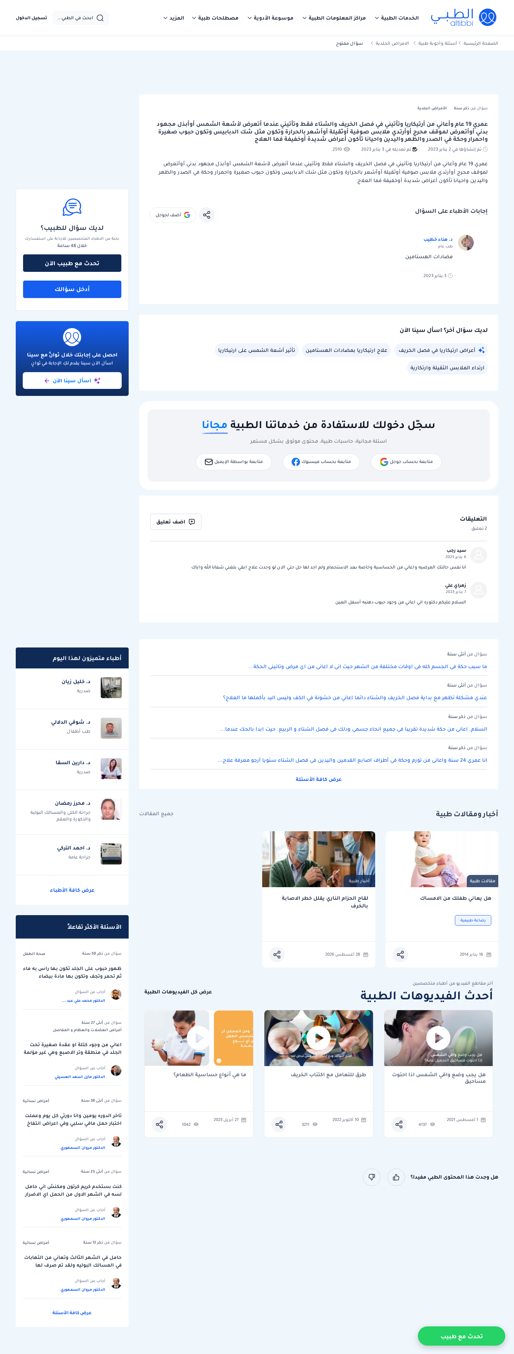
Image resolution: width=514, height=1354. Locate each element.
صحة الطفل (34, 953)
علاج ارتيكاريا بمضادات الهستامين (346, 350)
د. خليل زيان (76, 681)
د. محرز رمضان (73, 803)
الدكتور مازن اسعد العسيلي (80, 1076)
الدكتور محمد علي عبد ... (83, 1000)
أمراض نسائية (36, 1101)
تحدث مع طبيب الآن (72, 263)
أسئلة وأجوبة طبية (438, 43)
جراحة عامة (80, 857)
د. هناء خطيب (438, 239)
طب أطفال (79, 731)
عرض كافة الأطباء (72, 890)
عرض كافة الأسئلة (319, 779)
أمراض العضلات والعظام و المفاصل (87, 1030)
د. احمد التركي (74, 847)
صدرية (84, 690)
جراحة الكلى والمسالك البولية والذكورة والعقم (60, 815)
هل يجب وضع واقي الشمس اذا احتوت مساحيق (439, 1078)
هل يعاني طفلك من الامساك (455, 898)
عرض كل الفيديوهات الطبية (178, 992)
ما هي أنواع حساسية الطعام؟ (209, 1075)
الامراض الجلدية (392, 43)
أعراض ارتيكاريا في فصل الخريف (437, 350)
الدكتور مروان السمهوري (82, 1147)
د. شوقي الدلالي (71, 722)
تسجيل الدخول (31, 17)
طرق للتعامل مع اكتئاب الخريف (328, 1075)
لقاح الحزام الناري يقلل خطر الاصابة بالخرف (325, 902)
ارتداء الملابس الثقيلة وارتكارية (447, 367)
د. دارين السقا (73, 762)
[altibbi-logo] (464, 18)
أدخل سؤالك (72, 289)
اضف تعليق (170, 521)
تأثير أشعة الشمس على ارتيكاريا (256, 350)
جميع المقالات (156, 813)
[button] (396, 18)
